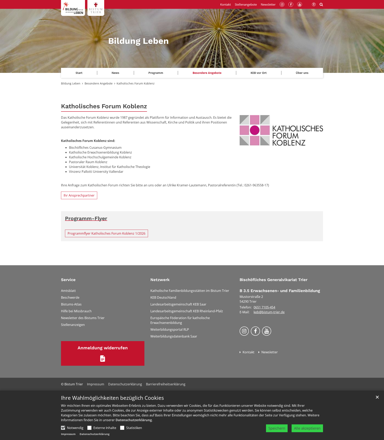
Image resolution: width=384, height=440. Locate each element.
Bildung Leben (70, 83)
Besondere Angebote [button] (207, 73)
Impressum (68, 434)
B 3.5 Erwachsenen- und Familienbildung (280, 290)
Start (79, 73)
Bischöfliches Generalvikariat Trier (273, 279)
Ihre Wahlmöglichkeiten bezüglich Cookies (112, 398)
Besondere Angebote (99, 83)
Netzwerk (160, 279)
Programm (155, 73)
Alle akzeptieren (307, 428)
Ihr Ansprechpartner (79, 195)
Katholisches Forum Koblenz (136, 83)
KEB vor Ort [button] (259, 73)
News (115, 73)
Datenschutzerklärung (134, 420)
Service (68, 279)
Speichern (276, 428)
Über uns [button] (302, 73)
